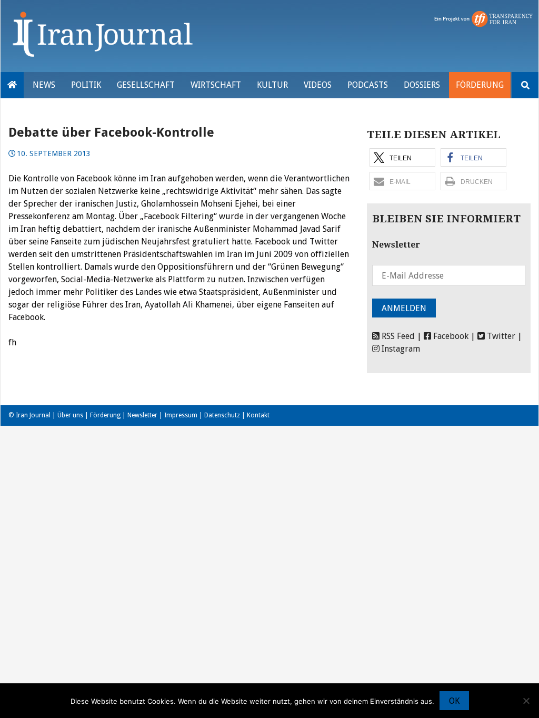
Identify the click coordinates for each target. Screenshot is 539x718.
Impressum (180, 415)
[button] (402, 157)
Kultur (272, 85)
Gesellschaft (146, 85)
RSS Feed (397, 336)
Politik (86, 85)
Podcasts (367, 85)
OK (454, 701)
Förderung (480, 85)
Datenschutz (222, 415)
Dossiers (422, 85)
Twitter (500, 336)
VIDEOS (318, 85)
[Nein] (526, 700)
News (44, 85)
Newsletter (142, 415)
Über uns (70, 415)
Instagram (400, 349)
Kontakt (258, 415)
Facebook (449, 336)
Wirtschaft (216, 85)
